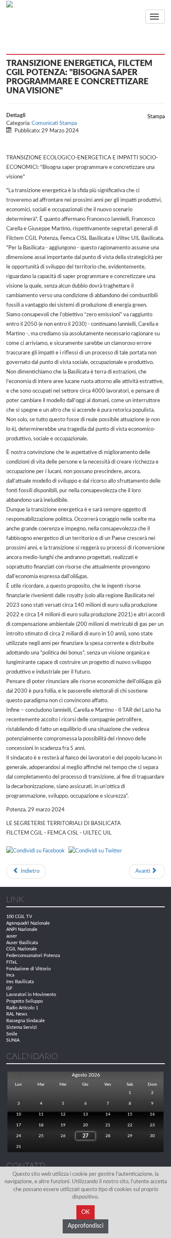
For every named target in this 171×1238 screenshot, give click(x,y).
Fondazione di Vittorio (28, 969)
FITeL (11, 962)
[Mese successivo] (155, 1075)
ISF (9, 988)
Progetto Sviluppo (24, 1001)
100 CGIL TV (19, 916)
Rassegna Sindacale (25, 1020)
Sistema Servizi (21, 1027)
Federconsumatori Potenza (33, 955)
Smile (11, 1034)
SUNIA (13, 1040)
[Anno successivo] (161, 1075)
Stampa (155, 117)
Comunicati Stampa (54, 123)
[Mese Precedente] (15, 1075)
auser (11, 936)
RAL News (16, 1014)
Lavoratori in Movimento (31, 994)
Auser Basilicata (22, 942)
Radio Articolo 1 (22, 1008)
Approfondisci (85, 1226)
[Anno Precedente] (9, 1075)
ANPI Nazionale (21, 929)
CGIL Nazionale (21, 949)
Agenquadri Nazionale (28, 923)
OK (85, 1212)
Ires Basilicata (20, 981)
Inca (10, 975)
